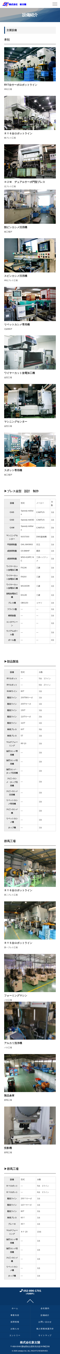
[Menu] (54, 4)
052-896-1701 (32, 1291)
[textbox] (12, 503)
